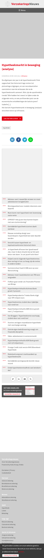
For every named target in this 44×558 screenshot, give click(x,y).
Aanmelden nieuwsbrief (12, 394)
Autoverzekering (7, 481)
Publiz (21, 465)
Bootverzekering (7, 527)
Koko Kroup (14, 465)
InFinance (24, 76)
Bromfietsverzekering (9, 486)
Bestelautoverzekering (9, 483)
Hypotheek (6, 128)
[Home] (22, 3)
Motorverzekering (8, 489)
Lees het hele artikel (11, 119)
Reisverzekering (7, 522)
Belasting (5, 513)
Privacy (12, 470)
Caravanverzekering (8, 524)
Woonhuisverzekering (9, 500)
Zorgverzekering (7, 535)
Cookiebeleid (6, 473)
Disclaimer (5, 470)
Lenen (4, 511)
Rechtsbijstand (7, 543)
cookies (21, 551)
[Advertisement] (22, 35)
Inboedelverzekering (9, 497)
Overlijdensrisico (7, 541)
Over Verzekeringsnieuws (10, 462)
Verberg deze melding (10, 555)
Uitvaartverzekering (8, 538)
